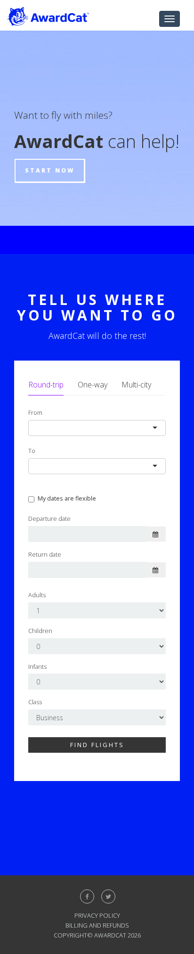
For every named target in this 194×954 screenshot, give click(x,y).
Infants (37, 667)
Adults (37, 595)
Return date (44, 555)
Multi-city (136, 384)
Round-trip (46, 384)
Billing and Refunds (97, 925)
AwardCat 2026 (117, 935)
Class (35, 702)
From (35, 413)
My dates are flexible (67, 498)
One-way (92, 384)
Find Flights (97, 744)
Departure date (49, 519)
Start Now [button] (49, 170)
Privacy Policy (97, 915)
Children (40, 631)
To (31, 451)
